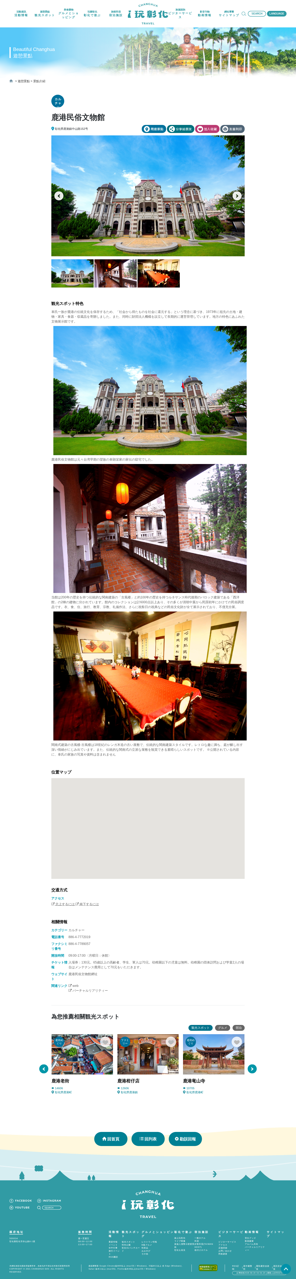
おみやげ (146, 1251)
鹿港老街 (60, 1080)
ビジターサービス (227, 1242)
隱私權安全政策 (262, 1267)
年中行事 (113, 1248)
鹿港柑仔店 (128, 1080)
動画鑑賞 (249, 1241)
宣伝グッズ (250, 1238)
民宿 (197, 1241)
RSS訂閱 (235, 1267)
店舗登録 (222, 1248)
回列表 (151, 1139)
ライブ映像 (179, 1241)
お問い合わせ (225, 1251)
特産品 (145, 1248)
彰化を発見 (179, 1250)
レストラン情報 (149, 1242)
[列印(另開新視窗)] (232, 129)
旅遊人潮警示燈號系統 (184, 1245)
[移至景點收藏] (207, 129)
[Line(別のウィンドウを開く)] (180, 129)
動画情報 (252, 1231)
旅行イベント (114, 1252)
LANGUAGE (276, 13)
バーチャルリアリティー (90, 990)
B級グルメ (147, 1245)
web (75, 985)
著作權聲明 (247, 1267)
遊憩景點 (24, 81)
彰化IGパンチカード (131, 1249)
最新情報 (113, 1242)
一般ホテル (200, 1238)
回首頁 (113, 1139)
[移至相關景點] (154, 129)
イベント (113, 1245)
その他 (145, 1254)
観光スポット (200, 1027)
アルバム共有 (251, 1244)
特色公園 (126, 1245)
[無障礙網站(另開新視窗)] (208, 1267)
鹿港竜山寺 (194, 1080)
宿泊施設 (202, 1231)
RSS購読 (113, 1257)
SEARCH (256, 13)
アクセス (222, 1245)
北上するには (65, 904)
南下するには (89, 904)
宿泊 (239, 1027)
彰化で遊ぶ (183, 1231)
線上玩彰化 (179, 1238)
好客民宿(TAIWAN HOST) (204, 1245)
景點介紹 (39, 81)
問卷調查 (222, 1254)
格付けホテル (201, 1250)
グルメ (222, 1027)
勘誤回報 (188, 1139)
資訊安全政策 (278, 1267)
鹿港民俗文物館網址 (82, 974)
